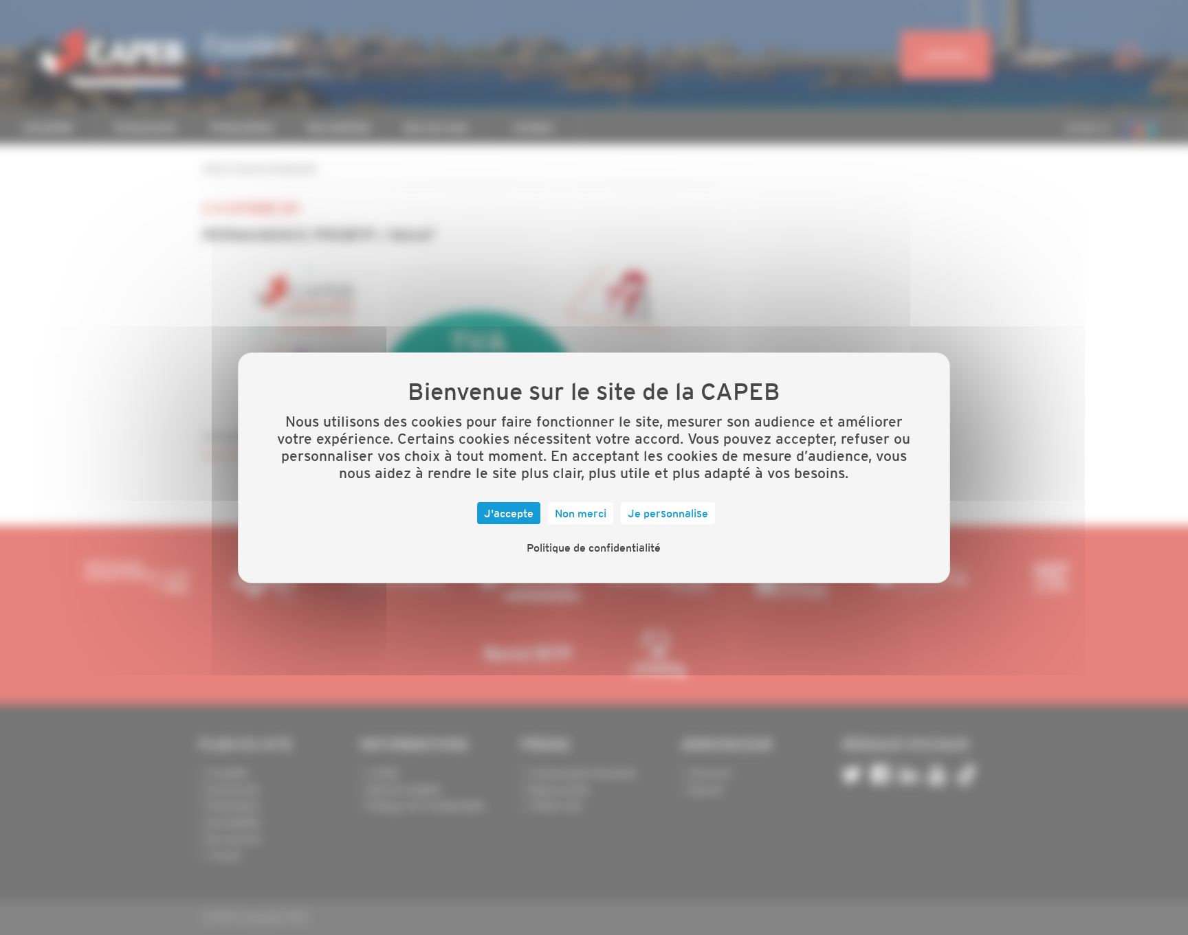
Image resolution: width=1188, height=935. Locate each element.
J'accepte (509, 513)
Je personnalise (668, 513)
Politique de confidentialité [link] (594, 547)
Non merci (580, 513)
